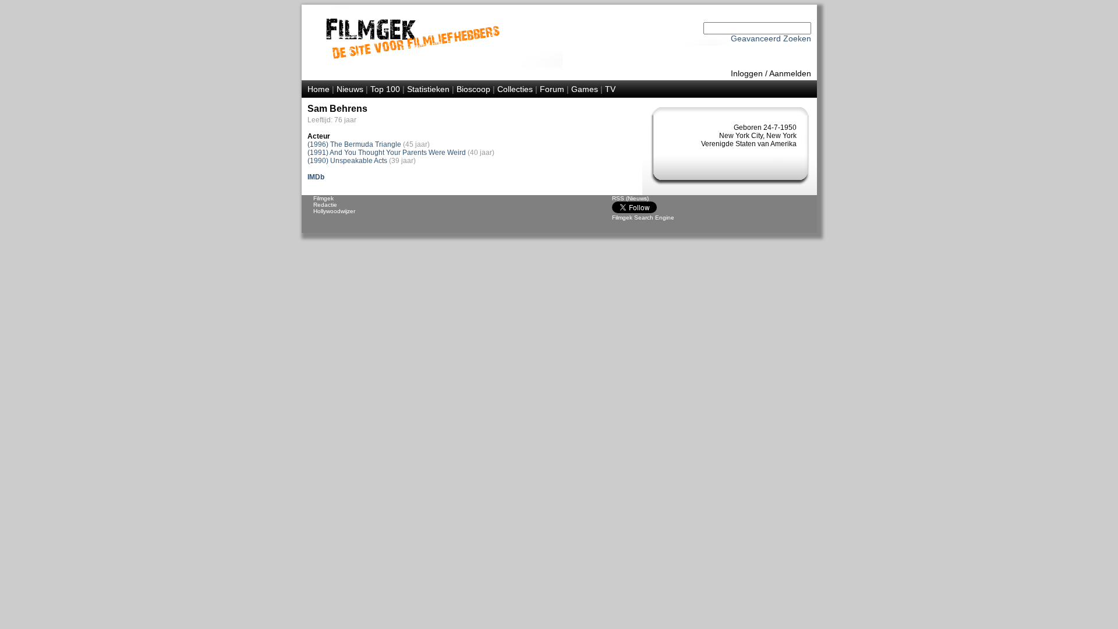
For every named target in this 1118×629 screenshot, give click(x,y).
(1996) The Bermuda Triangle (354, 144)
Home (318, 89)
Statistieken (428, 89)
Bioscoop (473, 89)
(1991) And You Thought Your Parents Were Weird (386, 153)
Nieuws (350, 89)
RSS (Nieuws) (630, 198)
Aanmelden (790, 73)
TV (610, 89)
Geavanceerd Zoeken (771, 38)
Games (584, 89)
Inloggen (747, 73)
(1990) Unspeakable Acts (347, 161)
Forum (552, 89)
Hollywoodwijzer (334, 211)
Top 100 (385, 89)
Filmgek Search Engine (643, 217)
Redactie (325, 205)
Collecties (515, 89)
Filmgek (323, 198)
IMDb (315, 177)
